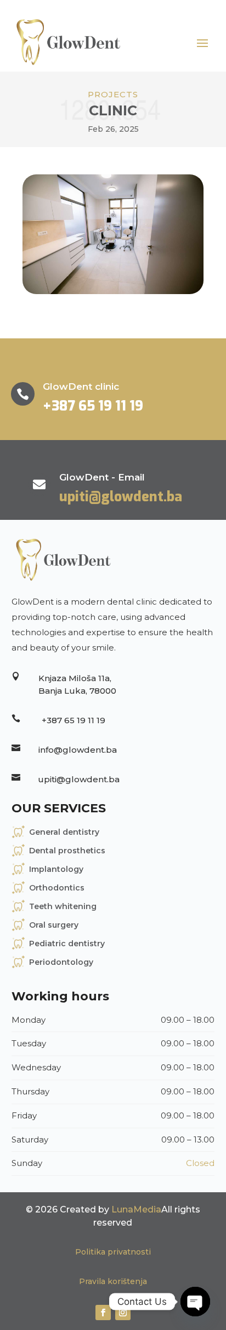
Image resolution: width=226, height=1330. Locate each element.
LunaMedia (136, 1209)
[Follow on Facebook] (103, 1312)
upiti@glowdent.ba (120, 497)
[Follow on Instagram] (123, 1312)
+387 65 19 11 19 (93, 406)
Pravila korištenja (113, 1281)
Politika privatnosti (113, 1252)
